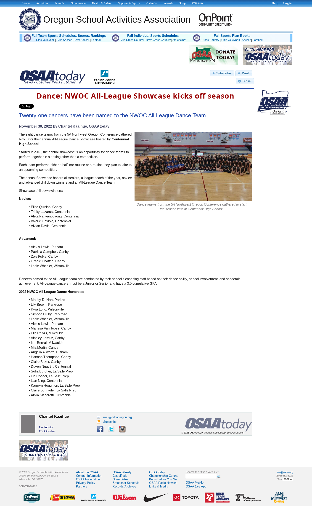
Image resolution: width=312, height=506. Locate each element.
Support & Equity (129, 3)
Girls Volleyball (45, 40)
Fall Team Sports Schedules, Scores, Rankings (69, 35)
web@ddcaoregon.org (117, 417)
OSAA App (196, 486)
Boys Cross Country (158, 40)
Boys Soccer (81, 40)
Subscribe (109, 421)
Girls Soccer (64, 40)
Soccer (246, 40)
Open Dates (120, 479)
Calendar (152, 3)
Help (275, 3)
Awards (168, 3)
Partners (81, 486)
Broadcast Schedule (126, 483)
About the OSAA (87, 472)
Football (96, 40)
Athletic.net (179, 40)
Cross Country (210, 40)
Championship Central (163, 475)
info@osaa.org (285, 472)
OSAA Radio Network (163, 483)
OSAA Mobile (195, 482)
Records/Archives (124, 486)
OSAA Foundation (88, 479)
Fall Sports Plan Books (232, 35)
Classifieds (120, 475)
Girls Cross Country (132, 40)
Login (287, 3)
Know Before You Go (163, 479)
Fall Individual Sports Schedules (153, 35)
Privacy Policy (85, 483)
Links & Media (158, 486)
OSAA (157, 472)
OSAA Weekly (122, 472)
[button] (222, 73)
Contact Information (89, 475)
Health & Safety (102, 3)
